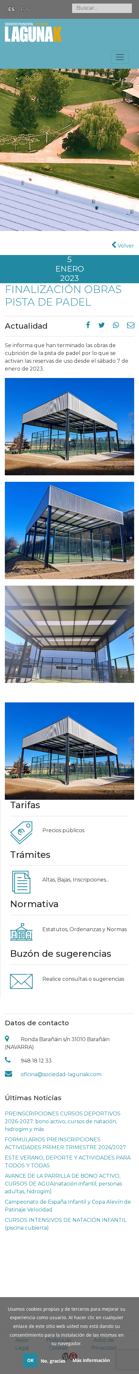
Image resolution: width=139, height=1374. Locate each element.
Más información (91, 1360)
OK (30, 1360)
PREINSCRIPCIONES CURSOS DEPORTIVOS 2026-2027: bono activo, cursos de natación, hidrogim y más (63, 1121)
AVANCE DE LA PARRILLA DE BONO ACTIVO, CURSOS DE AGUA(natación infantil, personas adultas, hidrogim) (63, 1184)
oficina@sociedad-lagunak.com (61, 1074)
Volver (125, 246)
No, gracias (53, 1361)
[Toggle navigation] (120, 57)
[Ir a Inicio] (33, 32)
